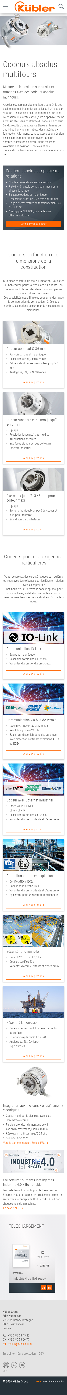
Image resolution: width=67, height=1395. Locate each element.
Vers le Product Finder (34, 224)
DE (43, 1287)
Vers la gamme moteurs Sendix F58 (24, 1143)
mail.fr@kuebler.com (20, 1344)
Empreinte (9, 1353)
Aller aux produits (33, 382)
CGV (41, 1353)
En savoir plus (11, 1208)
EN (49, 1287)
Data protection (26, 1353)
